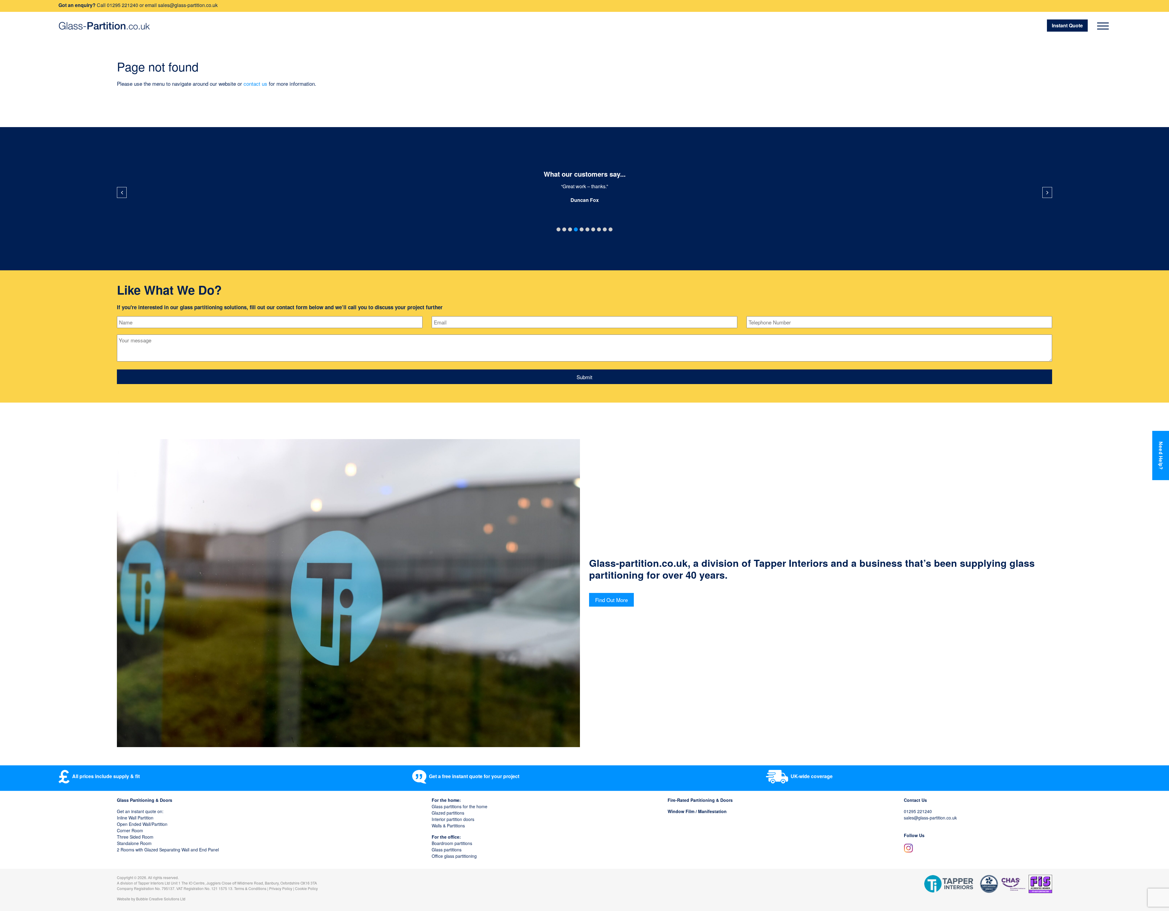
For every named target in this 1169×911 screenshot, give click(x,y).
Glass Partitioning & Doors (144, 800)
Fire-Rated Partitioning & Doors (700, 800)
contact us (255, 83)
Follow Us (914, 835)
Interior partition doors (453, 819)
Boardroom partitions (452, 843)
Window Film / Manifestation (697, 811)
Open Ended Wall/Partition (142, 824)
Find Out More (611, 600)
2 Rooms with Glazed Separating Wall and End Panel (168, 850)
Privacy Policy (280, 888)
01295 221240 (122, 5)
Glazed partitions (448, 813)
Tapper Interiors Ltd (154, 882)
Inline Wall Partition (135, 818)
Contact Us (915, 800)
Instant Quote (1067, 25)
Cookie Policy (306, 888)
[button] (558, 229)
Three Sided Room (135, 837)
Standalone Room (134, 843)
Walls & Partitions (448, 826)
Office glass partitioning (454, 856)
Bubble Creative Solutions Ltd (160, 898)
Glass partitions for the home (459, 806)
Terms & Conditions (250, 888)
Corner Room (130, 830)
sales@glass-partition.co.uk (188, 5)
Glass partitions (447, 850)
